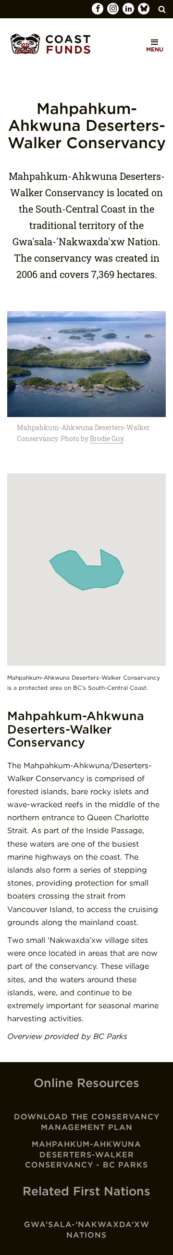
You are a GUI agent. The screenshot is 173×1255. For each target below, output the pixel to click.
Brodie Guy (107, 438)
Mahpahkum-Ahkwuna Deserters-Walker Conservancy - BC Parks (86, 1154)
